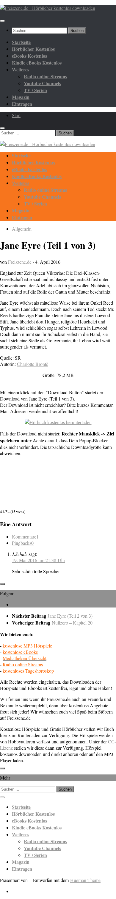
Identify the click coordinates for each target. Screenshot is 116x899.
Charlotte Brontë (32, 364)
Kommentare (25, 536)
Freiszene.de (20, 262)
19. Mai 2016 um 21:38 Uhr (38, 560)
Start (16, 115)
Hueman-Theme (85, 880)
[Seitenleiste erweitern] (2, 584)
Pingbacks (23, 543)
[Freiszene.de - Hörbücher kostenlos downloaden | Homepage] (47, 8)
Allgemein (22, 228)
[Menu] (2, 21)
